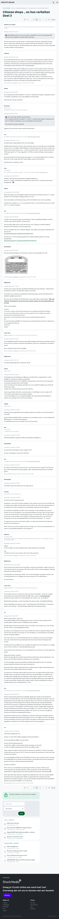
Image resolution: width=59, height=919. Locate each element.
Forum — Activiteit (9, 820)
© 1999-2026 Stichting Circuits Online (12, 916)
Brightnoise (7, 282)
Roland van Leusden (9, 24)
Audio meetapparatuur (12, 846)
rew (5, 134)
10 (36, 19)
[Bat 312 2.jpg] (16, 265)
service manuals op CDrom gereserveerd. (17, 855)
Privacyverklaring (52, 916)
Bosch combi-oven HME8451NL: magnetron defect (19, 827)
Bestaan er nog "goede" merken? (15, 836)
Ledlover (6, 53)
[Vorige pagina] (27, 19)
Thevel (6, 368)
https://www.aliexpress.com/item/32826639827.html (18, 233)
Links (4, 908)
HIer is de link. (24, 469)
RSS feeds (32, 908)
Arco (5, 168)
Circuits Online (6, 8)
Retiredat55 (7, 246)
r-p (5, 612)
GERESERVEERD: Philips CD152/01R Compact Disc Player (21, 860)
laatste (53, 19)
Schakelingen (6, 904)
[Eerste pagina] (24, 19)
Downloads (5, 906)
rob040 (6, 404)
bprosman (7, 106)
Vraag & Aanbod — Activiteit (11, 843)
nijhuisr (6, 88)
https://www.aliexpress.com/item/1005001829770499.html (20, 240)
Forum (13, 8)
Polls (31, 906)
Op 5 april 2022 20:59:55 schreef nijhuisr (19, 117)
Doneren (7, 895)
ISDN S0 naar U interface (13, 823)
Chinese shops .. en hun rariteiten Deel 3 (38, 8)
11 (40, 19)
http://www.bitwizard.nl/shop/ (33, 136)
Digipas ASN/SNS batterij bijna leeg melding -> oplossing (21, 832)
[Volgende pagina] (46, 19)
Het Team (32, 902)
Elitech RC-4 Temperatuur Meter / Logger (17, 851)
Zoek (21, 813)
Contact (5, 910)
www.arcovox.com (44, 172)
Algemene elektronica (21, 8)
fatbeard (6, 534)
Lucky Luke (7, 333)
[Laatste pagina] (49, 19)
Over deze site (33, 904)
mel (5, 427)
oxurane (6, 491)
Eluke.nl (5, 335)
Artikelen (5, 902)
